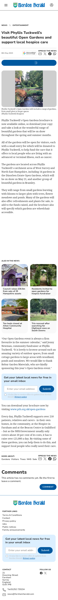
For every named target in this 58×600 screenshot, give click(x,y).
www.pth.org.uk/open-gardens (27, 409)
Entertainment (21, 25)
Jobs (4, 524)
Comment (48, 486)
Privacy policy (9, 521)
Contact (6, 518)
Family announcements (13, 529)
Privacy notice (21, 397)
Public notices (9, 527)
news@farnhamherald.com (20, 594)
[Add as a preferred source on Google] (29, 53)
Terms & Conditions (12, 515)
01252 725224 (18, 589)
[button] (6, 5)
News (4, 25)
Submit (47, 389)
